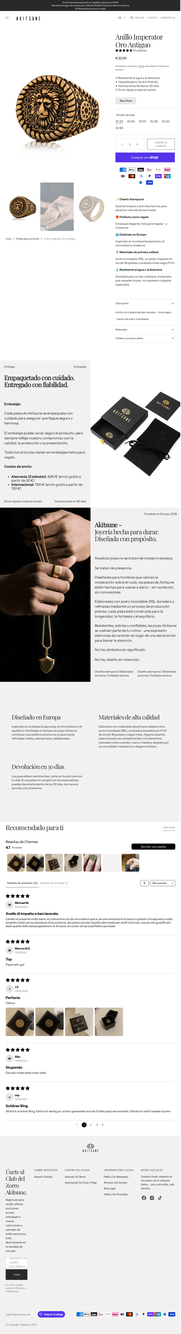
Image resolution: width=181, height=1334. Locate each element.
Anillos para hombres (27, 238)
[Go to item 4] (73, 867)
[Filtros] (141, 887)
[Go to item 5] (92, 867)
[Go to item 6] (111, 867)
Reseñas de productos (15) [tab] (22, 887)
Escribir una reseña (150, 850)
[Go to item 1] (16, 867)
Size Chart (124, 100)
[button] (135, 18)
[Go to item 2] (35, 867)
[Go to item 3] (54, 867)
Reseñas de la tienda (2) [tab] (54, 887)
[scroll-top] (170, 1326)
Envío (140, 66)
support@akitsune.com (18, 1318)
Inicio (8, 238)
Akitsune (25, 1328)
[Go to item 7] (130, 867)
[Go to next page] (102, 1128)
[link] (89, 1152)
